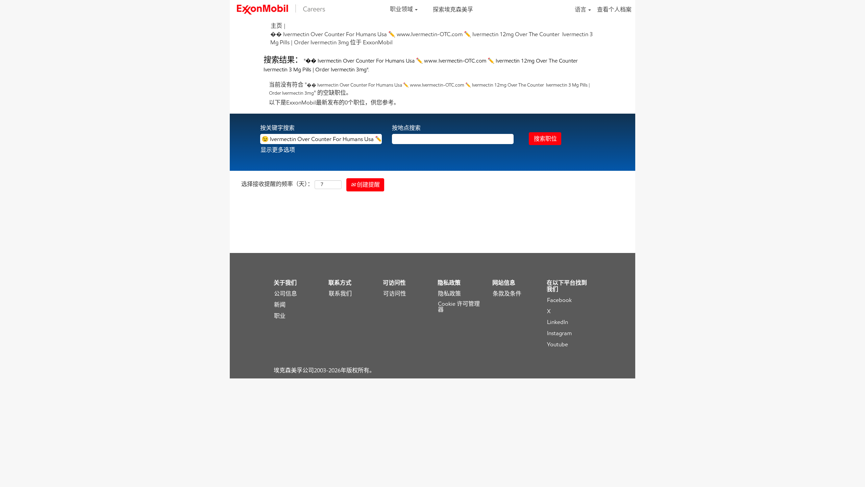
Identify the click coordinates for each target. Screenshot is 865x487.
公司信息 (285, 294)
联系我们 (340, 294)
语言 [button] (581, 9)
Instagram (559, 333)
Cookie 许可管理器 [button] (459, 307)
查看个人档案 (614, 9)
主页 (276, 25)
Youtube (557, 344)
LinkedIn (557, 322)
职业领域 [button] (402, 9)
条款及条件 (507, 294)
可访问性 (394, 294)
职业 (280, 316)
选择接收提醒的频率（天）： (277, 184)
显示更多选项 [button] (278, 149)
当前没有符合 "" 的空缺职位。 (429, 88)
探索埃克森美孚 (453, 9)
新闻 (280, 305)
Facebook (559, 300)
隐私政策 (449, 294)
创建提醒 (367, 184)
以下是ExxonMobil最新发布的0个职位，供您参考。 (334, 102)
